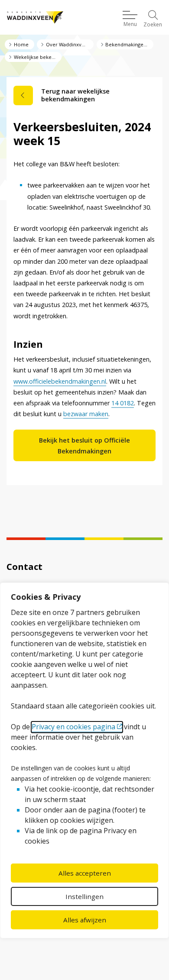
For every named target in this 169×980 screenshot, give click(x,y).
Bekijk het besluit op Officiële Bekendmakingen (84, 445)
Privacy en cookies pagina (73, 726)
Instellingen (84, 896)
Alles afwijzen (84, 919)
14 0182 (122, 403)
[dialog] (84, 760)
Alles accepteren (84, 873)
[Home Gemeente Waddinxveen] (35, 17)
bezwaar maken (85, 414)
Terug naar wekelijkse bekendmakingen (75, 95)
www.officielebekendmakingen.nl (59, 381)
